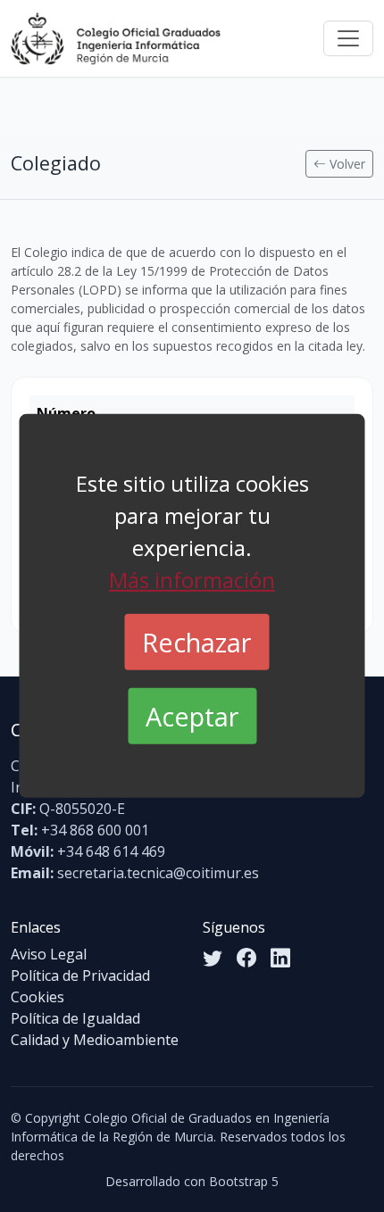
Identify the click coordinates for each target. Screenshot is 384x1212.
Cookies (37, 997)
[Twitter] (212, 958)
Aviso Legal (49, 954)
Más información (192, 579)
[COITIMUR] (116, 38)
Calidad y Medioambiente (95, 1040)
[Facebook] (246, 958)
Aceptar (192, 716)
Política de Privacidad (80, 975)
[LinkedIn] (280, 958)
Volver (345, 163)
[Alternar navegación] (348, 38)
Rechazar (196, 642)
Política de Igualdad (75, 1018)
